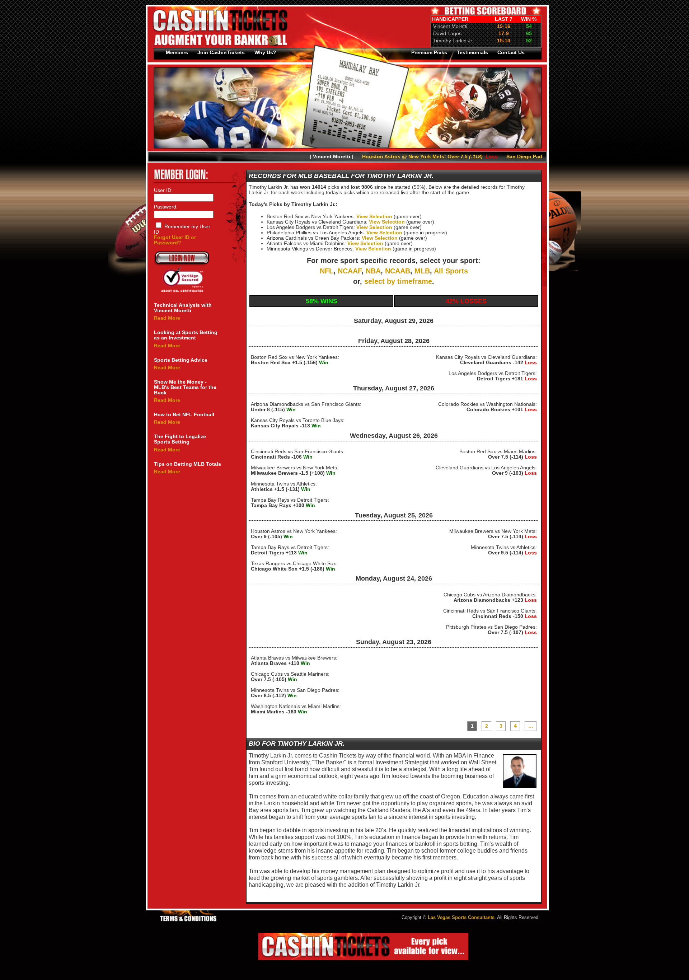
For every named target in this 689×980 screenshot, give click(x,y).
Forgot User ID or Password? (175, 240)
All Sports (451, 271)
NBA (373, 271)
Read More (167, 318)
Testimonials (472, 52)
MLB (422, 271)
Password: (166, 207)
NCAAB (397, 271)
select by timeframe (398, 281)
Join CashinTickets (221, 52)
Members (177, 52)
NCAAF (349, 271)
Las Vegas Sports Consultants (461, 917)
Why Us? (265, 52)
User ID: (163, 190)
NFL (326, 271)
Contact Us (511, 52)
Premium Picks (429, 52)
